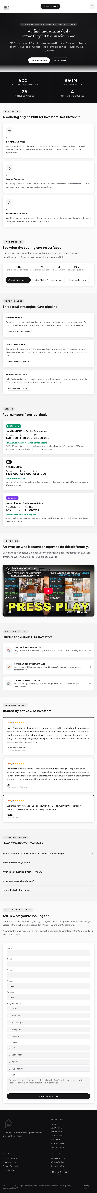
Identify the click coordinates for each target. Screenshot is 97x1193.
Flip (13, 1047)
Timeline (10, 992)
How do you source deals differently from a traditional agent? (48, 853)
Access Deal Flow (50, 6)
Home (53, 1124)
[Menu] (92, 6)
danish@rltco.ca (58, 1158)
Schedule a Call (57, 1166)
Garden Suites (9, 1162)
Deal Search (56, 1128)
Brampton (16, 1029)
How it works (60, 60)
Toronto (15, 1008)
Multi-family (16, 1068)
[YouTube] (66, 1172)
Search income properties (19, 388)
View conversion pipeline (18, 361)
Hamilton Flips (9, 1170)
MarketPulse (56, 1131)
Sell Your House (57, 1139)
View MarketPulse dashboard (48, 280)
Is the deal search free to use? (48, 880)
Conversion (16, 1054)
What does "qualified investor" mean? (48, 871)
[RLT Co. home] (6, 6)
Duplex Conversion (11, 1166)
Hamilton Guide (10, 1158)
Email (9, 959)
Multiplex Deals (57, 1143)
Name (9, 948)
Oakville (15, 1036)
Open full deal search (18, 280)
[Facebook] (53, 1172)
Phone (9, 970)
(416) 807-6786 (58, 1162)
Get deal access (39, 60)
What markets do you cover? (48, 862)
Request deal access (48, 1096)
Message (11, 1075)
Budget (10, 981)
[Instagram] (59, 1172)
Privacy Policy (86, 1186)
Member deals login (78, 280)
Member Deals (57, 1147)
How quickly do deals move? (48, 890)
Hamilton (15, 1015)
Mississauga (17, 1022)
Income (14, 1061)
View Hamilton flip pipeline (19, 331)
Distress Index (57, 1135)
